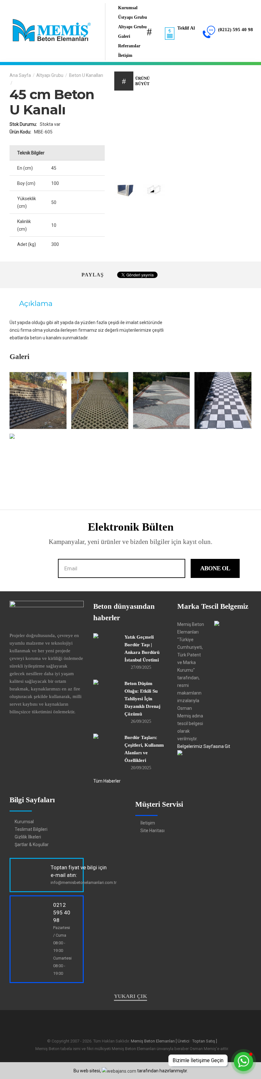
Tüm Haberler (107, 781)
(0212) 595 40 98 (235, 29)
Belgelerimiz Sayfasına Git (203, 746)
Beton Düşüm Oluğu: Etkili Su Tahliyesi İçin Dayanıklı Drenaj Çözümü (142, 698)
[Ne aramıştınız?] (149, 31)
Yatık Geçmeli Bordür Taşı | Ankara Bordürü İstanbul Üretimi (141, 648)
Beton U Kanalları (86, 75)
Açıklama (35, 303)
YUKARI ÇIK (130, 996)
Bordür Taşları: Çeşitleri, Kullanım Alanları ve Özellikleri (144, 749)
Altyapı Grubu (49, 75)
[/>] (38, 400)
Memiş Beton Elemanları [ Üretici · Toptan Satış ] (174, 1041)
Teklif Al (185, 28)
